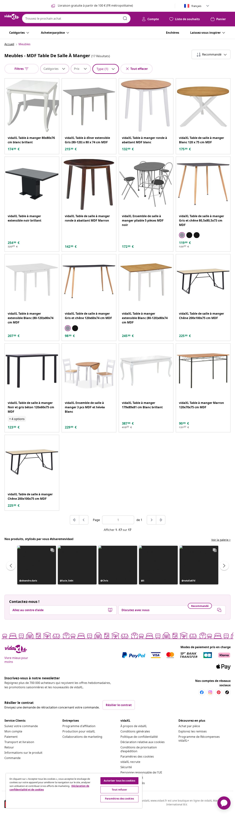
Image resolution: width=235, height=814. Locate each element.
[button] (36, 565)
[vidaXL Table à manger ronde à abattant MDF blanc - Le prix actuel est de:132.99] (146, 106)
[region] (74, 790)
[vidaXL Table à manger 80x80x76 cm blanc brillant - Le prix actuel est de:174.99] (32, 106)
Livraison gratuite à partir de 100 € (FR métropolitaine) (95, 5)
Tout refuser (119, 789)
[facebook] (202, 692)
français (196, 6)
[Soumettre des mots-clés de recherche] (125, 18)
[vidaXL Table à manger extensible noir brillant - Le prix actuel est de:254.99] (32, 184)
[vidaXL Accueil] (11, 16)
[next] (151, 519)
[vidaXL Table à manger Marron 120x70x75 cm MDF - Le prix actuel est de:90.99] (203, 371)
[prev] (83, 519)
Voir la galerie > (221, 540)
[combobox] (76, 18)
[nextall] (160, 519)
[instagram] (210, 692)
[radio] (182, 235)
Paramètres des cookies (137, 756)
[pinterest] (218, 692)
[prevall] (74, 519)
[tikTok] (227, 692)
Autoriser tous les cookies (119, 780)
